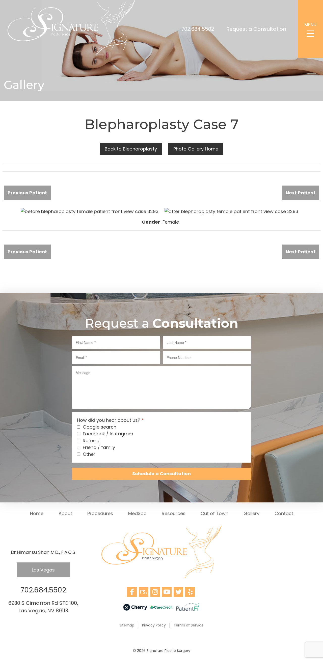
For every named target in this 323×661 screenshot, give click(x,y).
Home (36, 513)
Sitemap (126, 625)
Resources (173, 513)
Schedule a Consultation (161, 473)
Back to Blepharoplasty (131, 149)
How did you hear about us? (110, 420)
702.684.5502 (197, 29)
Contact (284, 513)
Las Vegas (43, 570)
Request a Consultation (256, 29)
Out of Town (214, 513)
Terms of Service (189, 625)
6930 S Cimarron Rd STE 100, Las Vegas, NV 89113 (43, 606)
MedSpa (137, 513)
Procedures (100, 513)
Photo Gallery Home (195, 149)
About (65, 513)
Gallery (251, 513)
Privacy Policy (154, 625)
